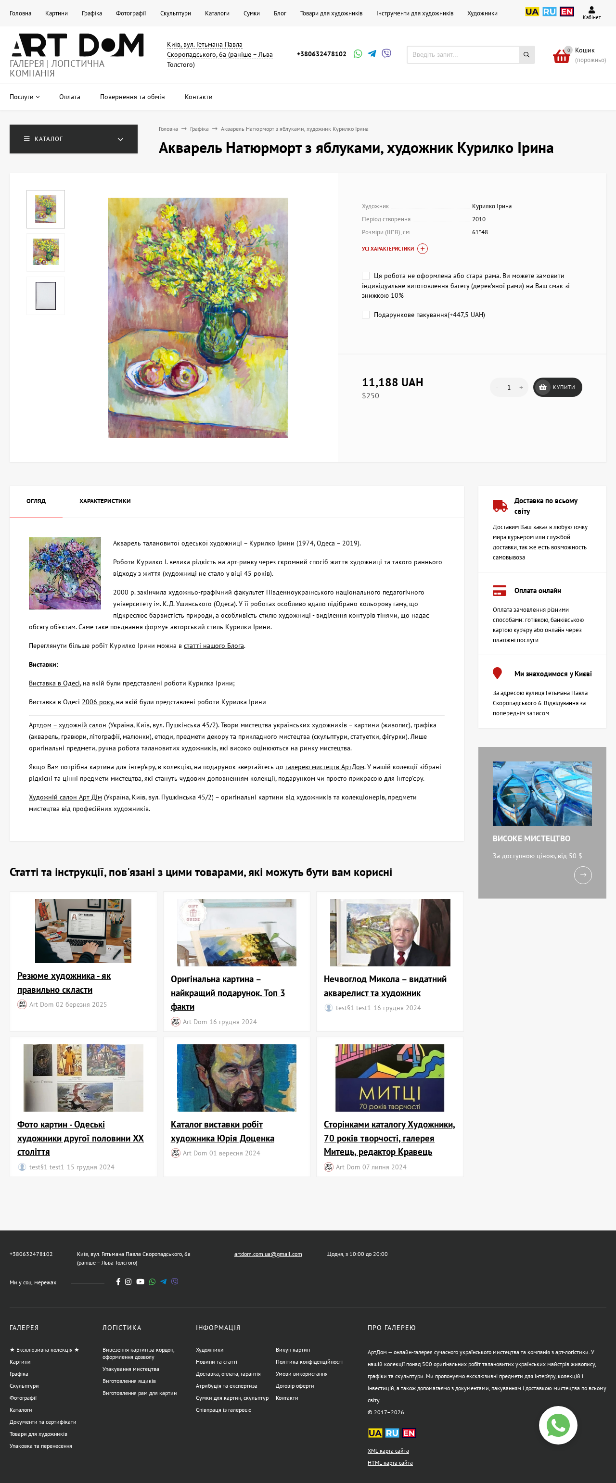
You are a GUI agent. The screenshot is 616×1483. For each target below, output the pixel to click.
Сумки (252, 13)
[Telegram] (371, 54)
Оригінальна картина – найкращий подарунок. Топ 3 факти (228, 993)
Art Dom (41, 1004)
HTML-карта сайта (390, 1462)
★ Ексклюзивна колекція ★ (44, 1349)
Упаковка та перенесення (41, 1445)
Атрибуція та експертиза (226, 1385)
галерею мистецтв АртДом (324, 766)
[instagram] (128, 1281)
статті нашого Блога (214, 645)
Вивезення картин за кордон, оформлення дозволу (138, 1353)
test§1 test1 (353, 1007)
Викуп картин (293, 1349)
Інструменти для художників (414, 13)
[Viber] (385, 54)
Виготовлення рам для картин (140, 1392)
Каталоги (217, 13)
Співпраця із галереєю (224, 1409)
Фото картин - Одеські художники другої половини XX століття (80, 1138)
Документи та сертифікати (43, 1421)
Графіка (92, 13)
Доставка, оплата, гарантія (228, 1373)
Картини (56, 13)
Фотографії (131, 13)
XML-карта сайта (388, 1450)
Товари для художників (331, 13)
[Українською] (532, 17)
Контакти (287, 1397)
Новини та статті (216, 1361)
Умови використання (302, 1373)
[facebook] (118, 1281)
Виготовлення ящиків (129, 1380)
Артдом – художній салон (67, 725)
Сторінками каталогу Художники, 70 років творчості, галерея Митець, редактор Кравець (389, 1138)
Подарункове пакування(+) (428, 314)
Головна (20, 13)
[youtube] (140, 1281)
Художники (482, 13)
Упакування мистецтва (131, 1368)
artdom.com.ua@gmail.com (268, 1253)
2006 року (97, 701)
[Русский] (549, 17)
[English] (567, 17)
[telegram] (163, 1281)
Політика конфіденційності (309, 1361)
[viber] (175, 1281)
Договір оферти (295, 1385)
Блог (280, 13)
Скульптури (175, 13)
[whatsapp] (152, 1281)
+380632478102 (321, 54)
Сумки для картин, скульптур (232, 1397)
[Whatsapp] (357, 54)
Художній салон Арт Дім (65, 797)
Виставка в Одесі (54, 683)
